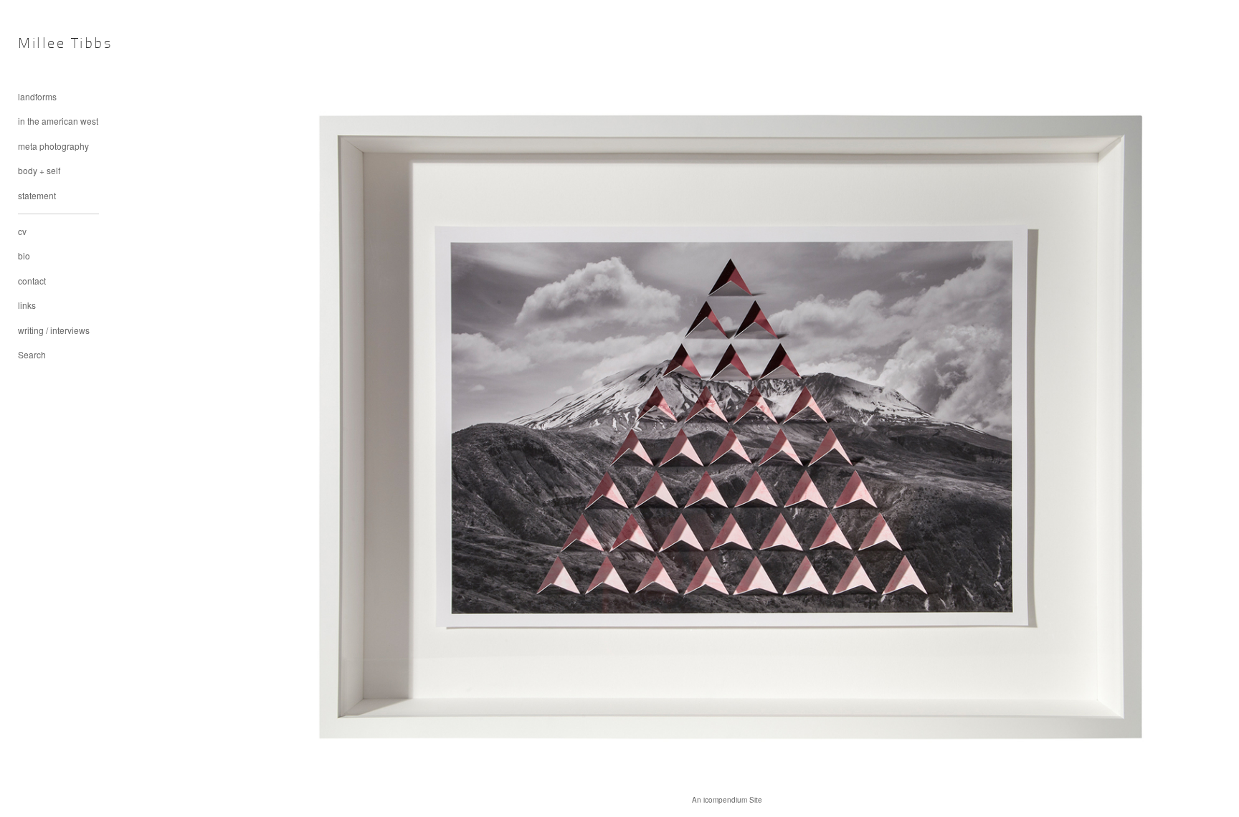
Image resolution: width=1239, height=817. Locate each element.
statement (37, 195)
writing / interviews (54, 330)
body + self (39, 170)
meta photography (53, 146)
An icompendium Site (727, 800)
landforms (37, 96)
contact (32, 280)
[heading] (54, 45)
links (27, 305)
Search (32, 354)
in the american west (58, 121)
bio (24, 255)
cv (22, 231)
